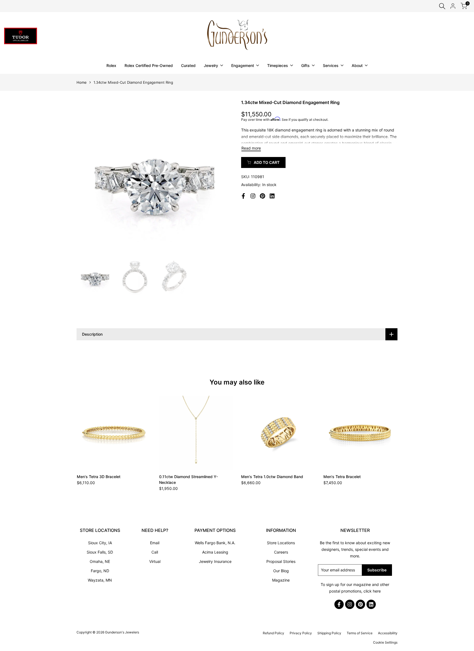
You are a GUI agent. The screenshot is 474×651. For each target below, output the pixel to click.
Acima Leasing (215, 552)
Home (82, 82)
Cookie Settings (385, 642)
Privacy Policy (301, 633)
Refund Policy (273, 633)
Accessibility (387, 633)
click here (372, 591)
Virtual (154, 561)
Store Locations (281, 542)
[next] (221, 177)
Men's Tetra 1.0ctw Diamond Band (272, 476)
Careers (281, 552)
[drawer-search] (442, 6)
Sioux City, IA (100, 542)
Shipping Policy (329, 633)
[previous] (87, 177)
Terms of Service (360, 633)
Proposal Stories (280, 561)
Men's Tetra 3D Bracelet (98, 476)
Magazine (281, 580)
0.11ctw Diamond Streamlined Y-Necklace (188, 479)
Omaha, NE (100, 561)
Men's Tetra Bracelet (342, 476)
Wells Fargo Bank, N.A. (215, 542)
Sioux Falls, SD (100, 552)
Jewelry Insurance (215, 561)
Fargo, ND (100, 570)
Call (154, 552)
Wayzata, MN (100, 580)
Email (154, 542)
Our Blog (281, 570)
